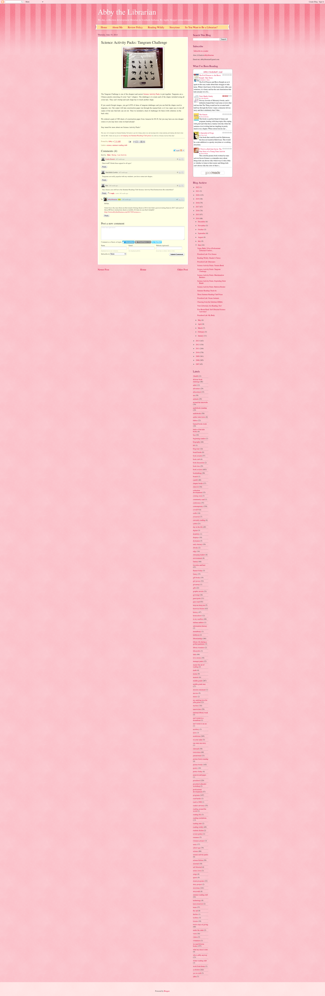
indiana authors (198, 622)
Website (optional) (162, 245)
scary (195, 844)
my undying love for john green (200, 701)
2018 (198, 203)
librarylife (196, 651)
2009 (198, 356)
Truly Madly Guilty (206, 96)
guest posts (197, 598)
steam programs (198, 881)
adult (195, 385)
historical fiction (199, 608)
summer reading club (119, 145)
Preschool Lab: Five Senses (206, 254)
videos (195, 937)
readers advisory (199, 805)
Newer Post (103, 269)
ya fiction (196, 969)
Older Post (182, 269)
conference (197, 503)
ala (194, 395)
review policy (198, 834)
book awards (197, 456)
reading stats (197, 823)
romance (196, 837)
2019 (198, 199)
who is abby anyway (200, 955)
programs (196, 795)
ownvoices (196, 752)
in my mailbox (198, 619)
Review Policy (135, 27)
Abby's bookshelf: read (212, 71)
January (201, 336)
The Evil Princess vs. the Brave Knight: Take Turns (210, 76)
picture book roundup (200, 759)
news (195, 732)
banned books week (200, 424)
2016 (198, 210)
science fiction (198, 860)
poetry (195, 768)
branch (195, 476)
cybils (195, 523)
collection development (197, 491)
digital (195, 530)
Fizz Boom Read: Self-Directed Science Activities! (211, 310)
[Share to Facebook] (141, 141)
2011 (198, 348)
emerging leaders (199, 554)
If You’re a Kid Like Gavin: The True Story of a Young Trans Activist (212, 150)
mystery (196, 705)
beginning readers (199, 438)
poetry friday (197, 771)
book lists (196, 466)
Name (103, 245)
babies (195, 420)
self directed (197, 867)
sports (195, 877)
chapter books (198, 483)
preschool (196, 780)
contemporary (198, 506)
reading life (197, 814)
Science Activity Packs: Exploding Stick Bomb (211, 282)
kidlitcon (196, 635)
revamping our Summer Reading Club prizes (135, 135)
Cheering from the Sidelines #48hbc (210, 302)
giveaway (196, 584)
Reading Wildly (156, 27)
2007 (198, 364)
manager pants (198, 661)
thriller (195, 914)
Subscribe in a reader (201, 51)
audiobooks (197, 413)
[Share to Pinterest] (144, 141)
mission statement (199, 689)
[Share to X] (139, 141)
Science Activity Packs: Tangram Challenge (209, 270)
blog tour (196, 449)
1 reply (112, 193)
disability (196, 534)
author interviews (199, 417)
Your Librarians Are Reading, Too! (209, 305)
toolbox (195, 917)
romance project (198, 840)
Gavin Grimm (204, 153)
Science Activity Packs (151, 94)
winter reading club (200, 960)
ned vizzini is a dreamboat (198, 719)
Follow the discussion (182, 150)
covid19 (196, 509)
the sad (195, 910)
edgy (194, 551)
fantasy (195, 561)
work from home (199, 966)
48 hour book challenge (197, 380)
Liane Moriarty (204, 98)
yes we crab (197, 973)
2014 (198, 218)
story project (197, 884)
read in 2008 (197, 802)
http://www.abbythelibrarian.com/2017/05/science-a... (122, 212)
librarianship (197, 638)
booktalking (197, 473)
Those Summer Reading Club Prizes (210, 294)
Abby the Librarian (127, 12)
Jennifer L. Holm (205, 80)
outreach (196, 748)
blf (194, 445)
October (201, 229)
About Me (117, 27)
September (202, 233)
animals (195, 399)
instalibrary (197, 631)
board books (197, 452)
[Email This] (134, 141)
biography (196, 442)
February (201, 332)
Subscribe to (105, 254)
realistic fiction (198, 830)
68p (119, 199)
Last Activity (122, 155)
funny (195, 574)
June (199, 245)
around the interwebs (200, 402)
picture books (197, 764)
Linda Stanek (110, 159)
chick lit (196, 487)
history (195, 612)
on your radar (197, 739)
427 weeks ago (123, 172)
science (109, 145)
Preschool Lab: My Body (206, 315)
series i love (197, 870)
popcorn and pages (199, 775)
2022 (198, 187)
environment (197, 558)
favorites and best (199, 565)
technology (197, 900)
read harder (197, 798)
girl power (196, 581)
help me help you (199, 605)
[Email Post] (129, 141)
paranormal (197, 755)
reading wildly (198, 827)
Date (109, 155)
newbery (196, 729)
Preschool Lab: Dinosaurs (206, 262)
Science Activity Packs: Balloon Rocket (211, 287)
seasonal (196, 863)
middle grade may (199, 684)
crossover (196, 516)
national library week (200, 712)
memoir (196, 677)
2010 (198, 352)
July (199, 241)
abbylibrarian (112, 199)
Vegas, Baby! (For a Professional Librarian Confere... (208, 249)
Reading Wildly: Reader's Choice (209, 258)
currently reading (199, 520)
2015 (198, 214)
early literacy (197, 544)
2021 (198, 191)
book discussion (198, 462)
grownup (196, 595)
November (202, 225)
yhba (194, 976)
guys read (196, 601)
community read (199, 499)
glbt (194, 588)
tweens (195, 921)
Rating (114, 155)
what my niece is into (200, 949)
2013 (198, 340)
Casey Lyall (204, 135)
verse (195, 933)
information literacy (200, 626)
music (195, 696)
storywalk (196, 891)
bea (194, 435)
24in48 (195, 376)
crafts (195, 513)
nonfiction (196, 736)
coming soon (197, 496)
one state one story (199, 743)
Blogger (166, 991)
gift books (196, 577)
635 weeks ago (120, 159)
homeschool (197, 615)
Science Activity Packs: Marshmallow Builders (210, 276)
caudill (195, 480)
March (200, 328)
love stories (197, 658)
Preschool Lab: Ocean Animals (208, 298)
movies (195, 693)
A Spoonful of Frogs (206, 133)
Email (131, 245)
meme (195, 674)
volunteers (196, 940)
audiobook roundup (200, 408)
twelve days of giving (200, 924)
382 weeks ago (113, 186)
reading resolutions (199, 818)
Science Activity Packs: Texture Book (210, 265)
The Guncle (203, 114)
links (194, 654)
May (199, 320)
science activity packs (200, 854)
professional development (197, 790)
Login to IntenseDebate (128, 242)
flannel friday (197, 570)
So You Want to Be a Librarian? (201, 27)
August (200, 237)
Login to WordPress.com (143, 242)
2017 (198, 206)
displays (196, 537)
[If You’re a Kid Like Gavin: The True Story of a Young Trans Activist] (197, 152)
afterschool (197, 392)
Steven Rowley (205, 117)
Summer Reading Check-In (206, 290)
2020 (198, 195)
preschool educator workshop (199, 785)
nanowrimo (197, 709)
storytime (196, 888)
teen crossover (198, 904)
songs (195, 874)
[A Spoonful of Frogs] (197, 139)
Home (104, 27)
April (200, 324)
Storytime (174, 27)
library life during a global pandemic (200, 643)
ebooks (195, 547)
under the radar (198, 930)
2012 (198, 344)
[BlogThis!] (136, 141)
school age (196, 847)
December (202, 221)
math (195, 670)
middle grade (197, 680)
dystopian (196, 541)
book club (196, 459)
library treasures (198, 647)
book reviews (197, 469)
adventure (196, 388)
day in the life (198, 527)
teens (195, 907)
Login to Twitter (157, 242)
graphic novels (198, 591)
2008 (198, 360)
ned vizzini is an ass (200, 723)
